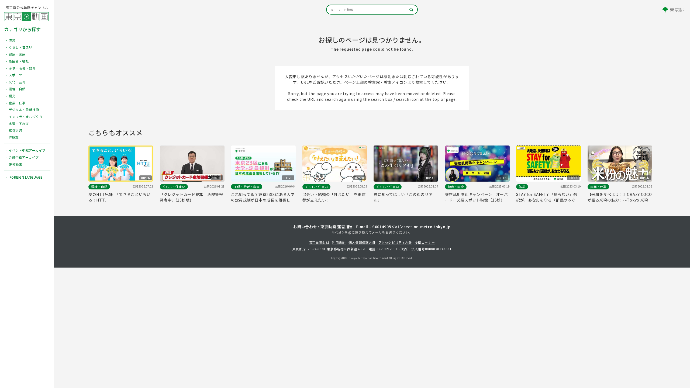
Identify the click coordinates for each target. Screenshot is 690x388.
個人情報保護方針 (362, 242)
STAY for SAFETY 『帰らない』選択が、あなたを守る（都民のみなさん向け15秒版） (547, 197)
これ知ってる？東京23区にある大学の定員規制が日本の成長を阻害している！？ (263, 197)
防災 (522, 186)
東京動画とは (319, 242)
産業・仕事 (598, 186)
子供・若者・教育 (247, 186)
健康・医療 (456, 186)
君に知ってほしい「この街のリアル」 (403, 197)
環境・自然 (99, 186)
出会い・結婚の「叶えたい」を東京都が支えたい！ (334, 197)
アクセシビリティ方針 (395, 242)
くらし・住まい (174, 186)
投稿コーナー (425, 242)
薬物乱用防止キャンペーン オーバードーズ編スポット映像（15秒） (476, 197)
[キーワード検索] (372, 10)
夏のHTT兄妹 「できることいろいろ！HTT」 (119, 197)
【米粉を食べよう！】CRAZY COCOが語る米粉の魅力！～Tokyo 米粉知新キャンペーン (620, 197)
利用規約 (339, 242)
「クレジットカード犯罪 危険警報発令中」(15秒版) (191, 197)
